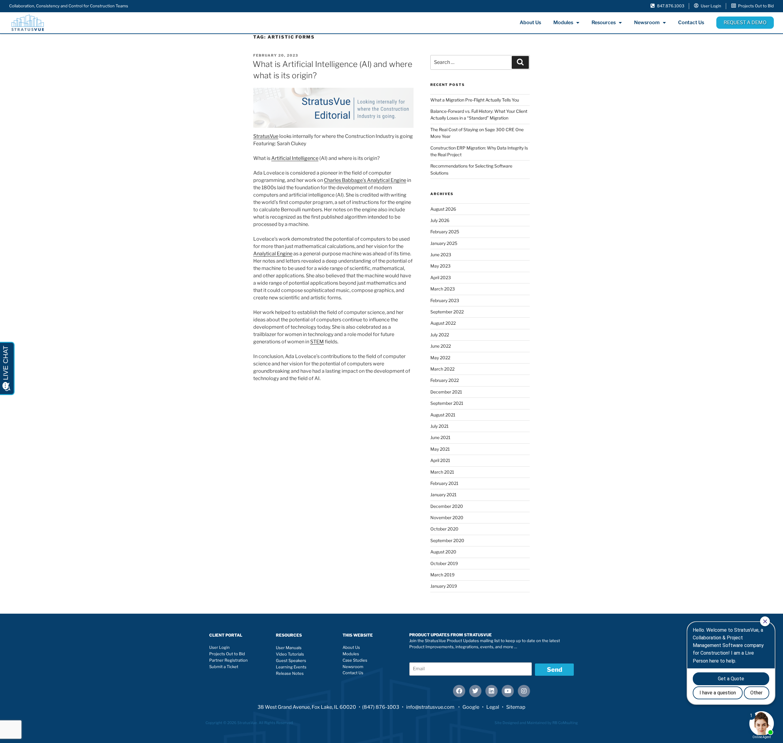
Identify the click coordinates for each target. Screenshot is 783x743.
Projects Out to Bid (227, 653)
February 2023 (444, 300)
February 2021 (444, 483)
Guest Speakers (291, 660)
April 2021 (440, 460)
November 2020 (446, 517)
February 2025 (444, 231)
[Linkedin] (491, 691)
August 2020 (443, 551)
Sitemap (515, 707)
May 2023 (440, 265)
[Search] (520, 62)
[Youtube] (508, 691)
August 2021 (442, 414)
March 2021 (442, 472)
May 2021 (440, 449)
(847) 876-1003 (380, 707)
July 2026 (439, 220)
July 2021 (439, 426)
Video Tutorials (290, 654)
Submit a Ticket (223, 666)
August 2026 (443, 209)
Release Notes (290, 673)
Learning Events (291, 666)
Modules (563, 22)
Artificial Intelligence (294, 158)
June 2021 (440, 437)
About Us (530, 22)
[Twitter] (475, 691)
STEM (317, 342)
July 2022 (439, 334)
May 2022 (440, 357)
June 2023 (440, 254)
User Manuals (289, 647)
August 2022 (443, 323)
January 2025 (443, 243)
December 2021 (446, 391)
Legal (492, 707)
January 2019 (443, 586)
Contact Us (691, 22)
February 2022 (444, 380)
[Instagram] (524, 691)
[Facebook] (459, 691)
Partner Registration (228, 660)
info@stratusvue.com (430, 707)
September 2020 (447, 540)
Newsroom (647, 22)
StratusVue (265, 136)
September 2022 (447, 311)
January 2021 (443, 494)
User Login (219, 647)
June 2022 (440, 346)
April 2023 (440, 277)
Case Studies (355, 660)
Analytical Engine (272, 254)
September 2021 (446, 403)
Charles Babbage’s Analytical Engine (365, 180)
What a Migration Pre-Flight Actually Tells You (474, 99)
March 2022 (442, 369)
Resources (604, 22)
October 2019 (444, 563)
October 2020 (444, 528)
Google (470, 707)
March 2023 (442, 288)
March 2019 (442, 574)
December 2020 (446, 506)
